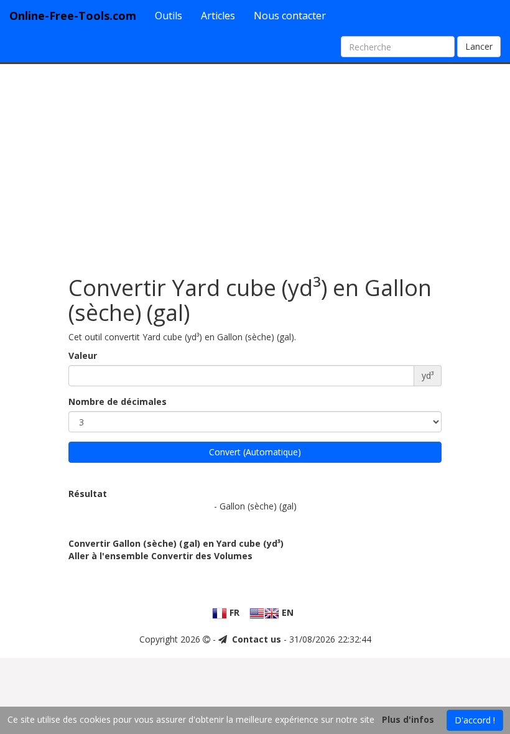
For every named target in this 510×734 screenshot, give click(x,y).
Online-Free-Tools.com (72, 15)
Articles (218, 15)
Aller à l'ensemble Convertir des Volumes (160, 556)
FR (233, 612)
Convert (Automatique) (255, 452)
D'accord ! (475, 720)
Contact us (256, 639)
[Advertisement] (255, 164)
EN (286, 612)
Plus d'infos (408, 719)
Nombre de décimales (117, 401)
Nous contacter (290, 15)
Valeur (82, 355)
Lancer (479, 46)
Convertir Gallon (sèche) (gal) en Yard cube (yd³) (176, 543)
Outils (168, 15)
